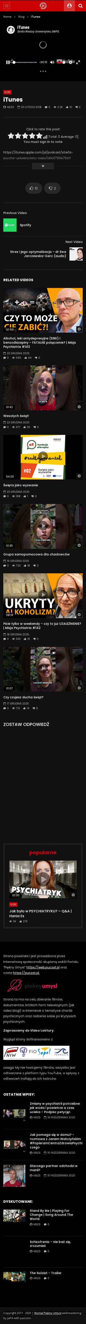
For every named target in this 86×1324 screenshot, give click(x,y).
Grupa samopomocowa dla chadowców (36, 554)
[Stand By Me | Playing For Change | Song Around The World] (14, 1221)
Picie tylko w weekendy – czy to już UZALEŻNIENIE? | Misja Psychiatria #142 (42, 625)
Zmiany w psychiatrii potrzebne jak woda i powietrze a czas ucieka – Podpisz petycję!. (55, 1107)
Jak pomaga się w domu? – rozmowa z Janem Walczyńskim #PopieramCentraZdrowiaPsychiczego (56, 1141)
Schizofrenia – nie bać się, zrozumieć (50, 1244)
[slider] (25, 62)
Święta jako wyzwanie (20, 485)
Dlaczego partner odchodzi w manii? (54, 1168)
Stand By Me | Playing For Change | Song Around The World (51, 1214)
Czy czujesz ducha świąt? (23, 697)
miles (10, 107)
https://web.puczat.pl (43, 967)
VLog (21, 17)
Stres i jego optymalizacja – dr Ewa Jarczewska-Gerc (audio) (38, 254)
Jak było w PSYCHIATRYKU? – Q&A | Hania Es (40, 914)
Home (7, 17)
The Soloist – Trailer (46, 1273)
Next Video (74, 242)
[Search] (80, 5)
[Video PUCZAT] (43, 5)
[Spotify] (10, 225)
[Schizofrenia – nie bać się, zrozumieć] (14, 1252)
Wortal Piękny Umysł (47, 1313)
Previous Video (15, 213)
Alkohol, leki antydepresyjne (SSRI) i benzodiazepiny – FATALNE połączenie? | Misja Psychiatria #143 (39, 342)
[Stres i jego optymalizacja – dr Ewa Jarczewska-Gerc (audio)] (76, 254)
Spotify (25, 225)
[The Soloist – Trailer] (14, 1283)
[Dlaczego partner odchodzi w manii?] (14, 1176)
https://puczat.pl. (26, 973)
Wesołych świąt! (16, 416)
